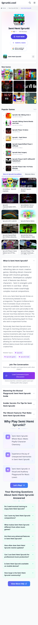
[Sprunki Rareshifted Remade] (30, 98)
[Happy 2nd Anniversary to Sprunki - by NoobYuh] (7, 74)
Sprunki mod (25, 357)
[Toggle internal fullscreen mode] (33, 56)
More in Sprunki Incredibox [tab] (12, 174)
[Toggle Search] (30, 3)
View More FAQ (17, 584)
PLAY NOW (20, 37)
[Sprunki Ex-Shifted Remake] (30, 74)
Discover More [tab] (30, 174)
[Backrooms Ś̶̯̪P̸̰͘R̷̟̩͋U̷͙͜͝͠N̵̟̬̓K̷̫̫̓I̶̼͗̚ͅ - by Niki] (19, 74)
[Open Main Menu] (34, 3)
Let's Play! (17, 485)
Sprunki (19, 353)
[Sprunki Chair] (19, 98)
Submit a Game (20, 43)
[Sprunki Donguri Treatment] (19, 86)
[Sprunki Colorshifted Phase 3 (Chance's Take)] (7, 98)
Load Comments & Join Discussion (20, 375)
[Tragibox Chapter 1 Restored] (30, 86)
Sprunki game (10, 357)
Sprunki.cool (9, 2)
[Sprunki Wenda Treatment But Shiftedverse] (7, 86)
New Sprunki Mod (13, 8)
